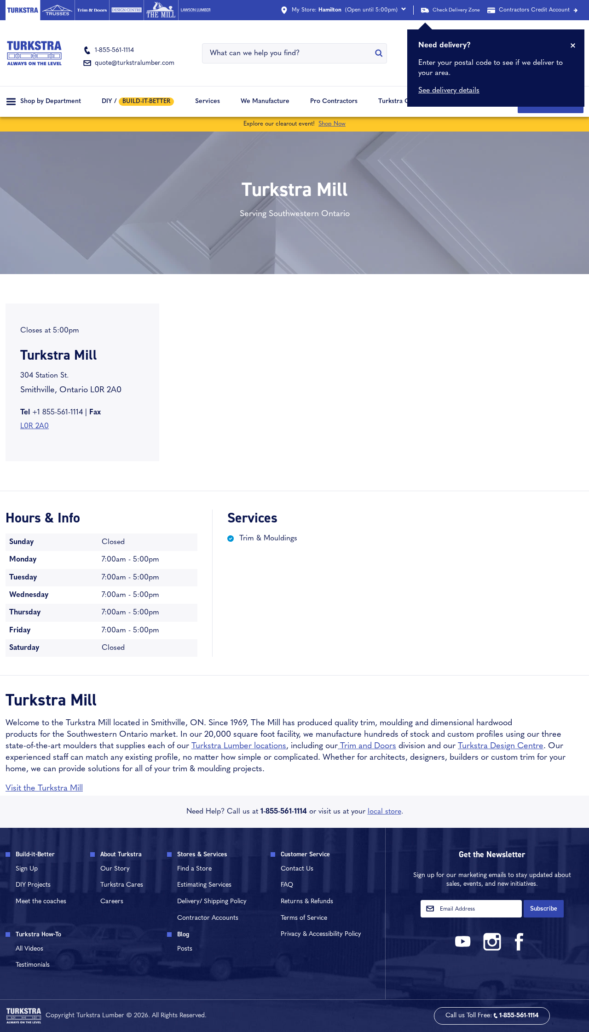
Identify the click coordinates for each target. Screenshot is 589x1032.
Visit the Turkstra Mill (44, 789)
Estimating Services (204, 885)
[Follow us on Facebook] (519, 949)
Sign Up (27, 869)
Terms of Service (304, 918)
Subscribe (543, 908)
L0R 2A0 (34, 426)
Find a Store (194, 869)
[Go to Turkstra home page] (23, 10)
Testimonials (33, 965)
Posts (184, 949)
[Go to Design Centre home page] (126, 10)
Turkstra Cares (400, 101)
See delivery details (448, 90)
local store (384, 811)
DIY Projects (33, 885)
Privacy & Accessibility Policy (321, 934)
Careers (111, 901)
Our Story (115, 869)
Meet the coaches (41, 901)
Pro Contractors (334, 101)
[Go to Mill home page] (161, 10)
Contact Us (297, 869)
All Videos (29, 949)
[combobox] (289, 53)
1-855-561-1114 (283, 811)
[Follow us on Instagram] (492, 949)
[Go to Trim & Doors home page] (92, 10)
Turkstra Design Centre (500, 746)
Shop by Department (50, 101)
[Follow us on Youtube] (464, 949)
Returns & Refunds (307, 901)
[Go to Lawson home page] (195, 10)
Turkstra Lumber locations (238, 746)
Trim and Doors (367, 746)
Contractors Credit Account (534, 10)
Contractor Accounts (207, 918)
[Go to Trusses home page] (57, 10)
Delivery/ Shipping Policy (212, 901)
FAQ (287, 885)
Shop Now (332, 124)
